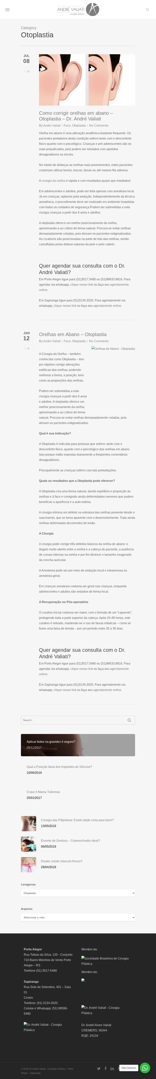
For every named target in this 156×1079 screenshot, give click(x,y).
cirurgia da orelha (53, 180)
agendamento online (107, 305)
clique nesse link (81, 284)
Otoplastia (79, 125)
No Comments (98, 125)
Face (67, 125)
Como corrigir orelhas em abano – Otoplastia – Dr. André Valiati (76, 116)
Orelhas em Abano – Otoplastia (73, 334)
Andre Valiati (51, 125)
